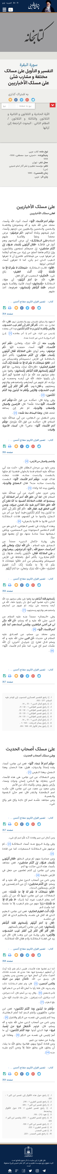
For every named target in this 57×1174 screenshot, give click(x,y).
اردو (3, 3)
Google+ (27, 99)
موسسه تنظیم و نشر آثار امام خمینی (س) (25, 1163)
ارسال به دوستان (10, 99)
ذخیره (5, 308)
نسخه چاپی (10, 308)
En (14, 3)
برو (4, 106)
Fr (17, 3)
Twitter (22, 99)
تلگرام (33, 99)
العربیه (9, 3)
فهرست (52, 105)
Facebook (16, 99)
